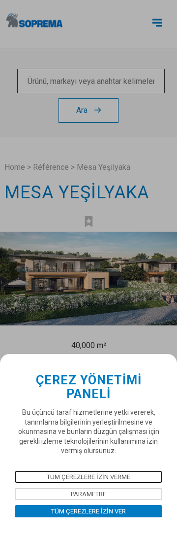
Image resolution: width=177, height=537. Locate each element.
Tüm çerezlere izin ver (88, 511)
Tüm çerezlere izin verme (88, 477)
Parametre (88, 494)
